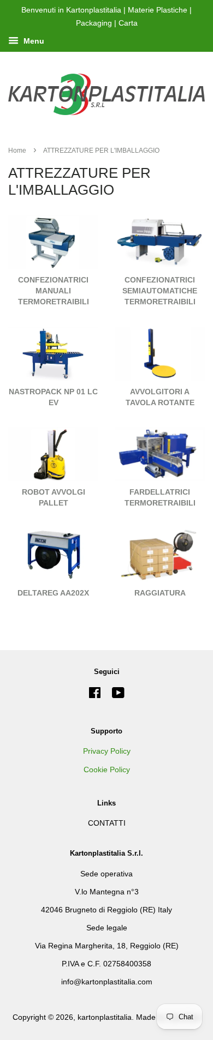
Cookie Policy (107, 770)
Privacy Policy (107, 751)
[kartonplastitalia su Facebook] (94, 695)
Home (17, 150)
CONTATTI (107, 823)
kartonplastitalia (105, 1017)
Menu (32, 41)
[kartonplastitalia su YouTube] (118, 695)
